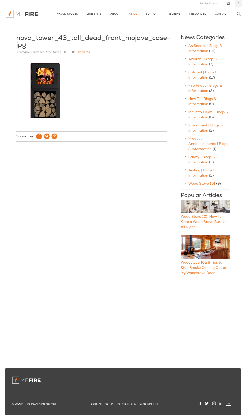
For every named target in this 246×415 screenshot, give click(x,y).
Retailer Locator (209, 3)
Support (152, 13)
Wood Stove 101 (201, 183)
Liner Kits (94, 13)
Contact (221, 13)
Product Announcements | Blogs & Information (208, 143)
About (115, 13)
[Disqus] (91, 197)
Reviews (174, 13)
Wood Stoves (67, 13)
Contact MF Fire (149, 404)
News (133, 13)
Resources (197, 13)
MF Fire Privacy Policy (123, 404)
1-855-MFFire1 (99, 404)
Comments (83, 52)
